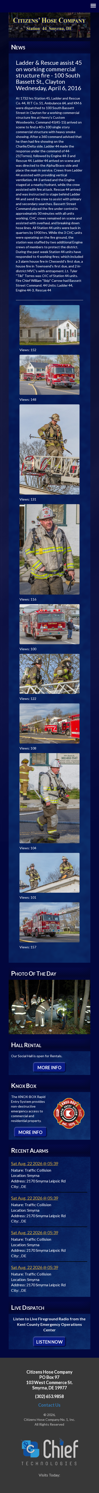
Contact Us (49, 1405)
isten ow (49, 1342)
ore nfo (49, 1067)
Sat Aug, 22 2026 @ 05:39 (34, 1163)
